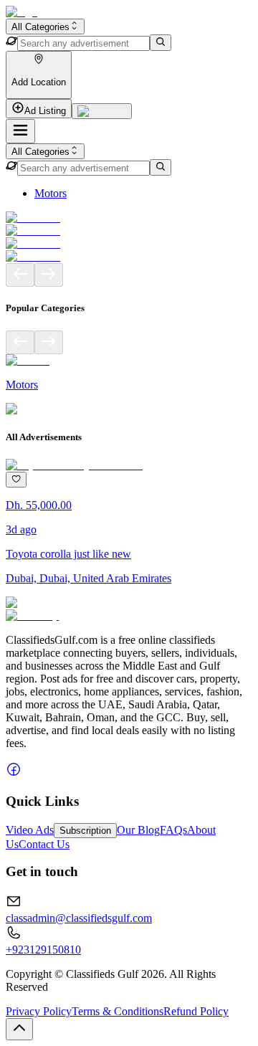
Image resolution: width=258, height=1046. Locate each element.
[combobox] (45, 26)
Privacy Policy (39, 1011)
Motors (50, 193)
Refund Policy (196, 1011)
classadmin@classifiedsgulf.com (79, 918)
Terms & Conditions (117, 1011)
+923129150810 (43, 949)
